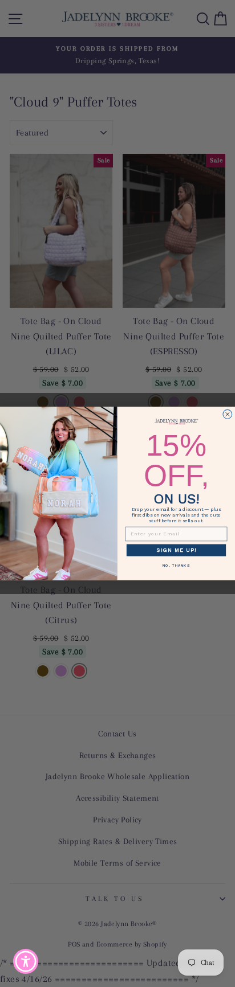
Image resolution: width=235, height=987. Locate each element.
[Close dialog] (227, 414)
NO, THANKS (176, 565)
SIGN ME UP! (176, 550)
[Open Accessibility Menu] (26, 961)
